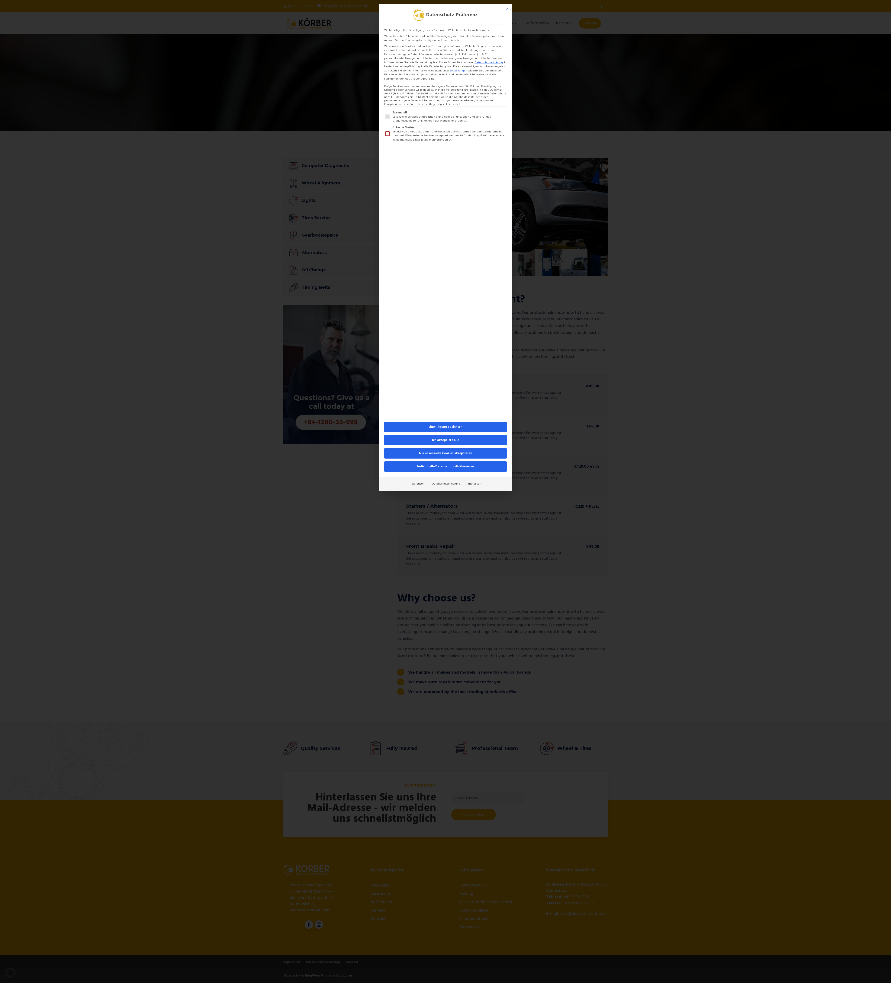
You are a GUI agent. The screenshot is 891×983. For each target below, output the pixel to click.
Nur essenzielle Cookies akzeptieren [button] (445, 453)
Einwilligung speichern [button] (445, 427)
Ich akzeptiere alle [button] (445, 440)
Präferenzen (416, 484)
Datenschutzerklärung (489, 62)
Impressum (475, 484)
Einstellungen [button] (458, 70)
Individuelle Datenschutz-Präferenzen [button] (445, 466)
